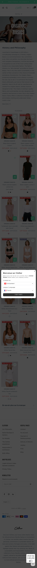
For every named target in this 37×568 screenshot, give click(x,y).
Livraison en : (7, 280)
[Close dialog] (34, 271)
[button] (18, 283)
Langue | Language (9, 287)
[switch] (30, 561)
